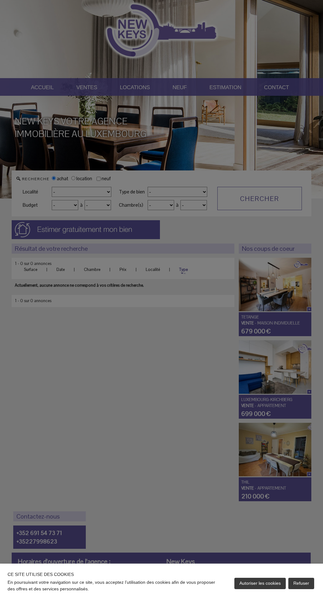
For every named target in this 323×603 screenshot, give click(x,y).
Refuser (301, 583)
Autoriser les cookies (260, 583)
